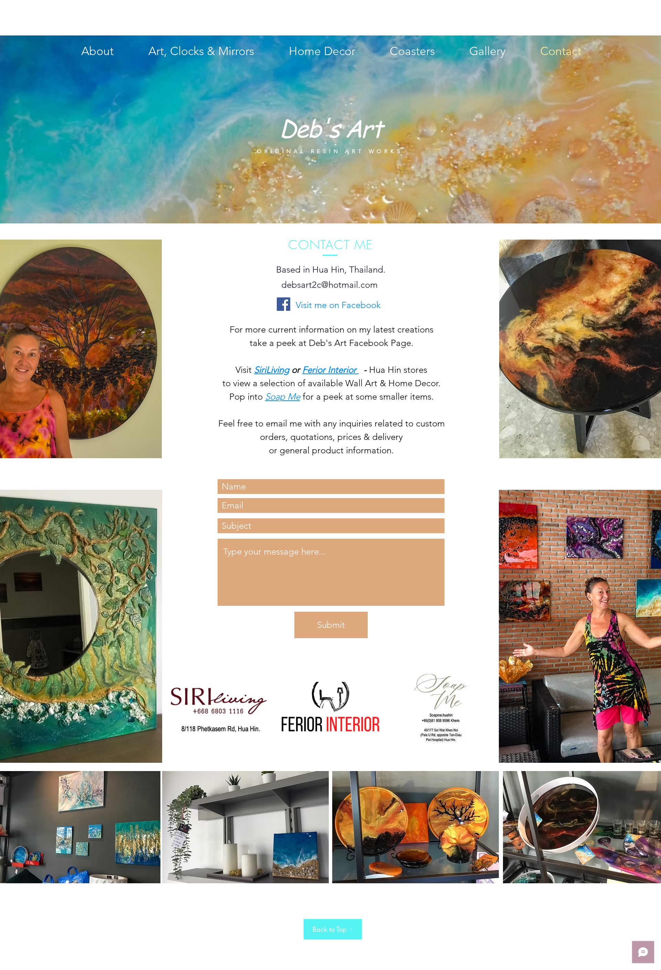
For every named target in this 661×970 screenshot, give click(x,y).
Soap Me (282, 396)
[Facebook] (283, 304)
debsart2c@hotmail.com (329, 285)
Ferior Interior (330, 370)
